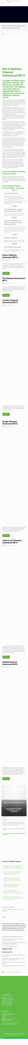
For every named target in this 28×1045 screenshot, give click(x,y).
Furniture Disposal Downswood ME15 (10, 301)
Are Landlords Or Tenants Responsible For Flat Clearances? (14, 810)
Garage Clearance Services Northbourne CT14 (13, 893)
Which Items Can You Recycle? (14, 797)
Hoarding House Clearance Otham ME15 (11, 896)
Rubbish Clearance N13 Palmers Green (11, 891)
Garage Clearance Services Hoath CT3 (11, 877)
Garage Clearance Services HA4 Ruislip (11, 873)
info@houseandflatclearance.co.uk (12, 1022)
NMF (16, 1034)
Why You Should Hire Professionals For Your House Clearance (14, 790)
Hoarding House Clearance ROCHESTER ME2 (13, 865)
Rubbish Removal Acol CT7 (9, 899)
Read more (6, 273)
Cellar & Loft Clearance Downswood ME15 (12, 541)
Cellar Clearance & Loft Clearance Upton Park (12, 866)
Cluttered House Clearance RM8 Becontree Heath (13, 897)
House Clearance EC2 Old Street (10, 890)
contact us (8, 823)
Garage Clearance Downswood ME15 (10, 422)
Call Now (2, 1038)
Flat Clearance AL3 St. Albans (9, 874)
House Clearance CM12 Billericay (10, 886)
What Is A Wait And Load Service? (14, 802)
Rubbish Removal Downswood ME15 (10, 663)
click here (10, 825)
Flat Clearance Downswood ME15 (13, 279)
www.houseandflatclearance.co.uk (9, 1024)
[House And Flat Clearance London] (14, 1)
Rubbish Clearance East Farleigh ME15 (11, 879)
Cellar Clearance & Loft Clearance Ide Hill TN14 (13, 868)
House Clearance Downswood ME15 (10, 256)
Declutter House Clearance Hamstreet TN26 (12, 884)
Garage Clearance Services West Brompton (12, 871)
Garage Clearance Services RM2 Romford (12, 880)
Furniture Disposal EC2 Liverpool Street (11, 885)
